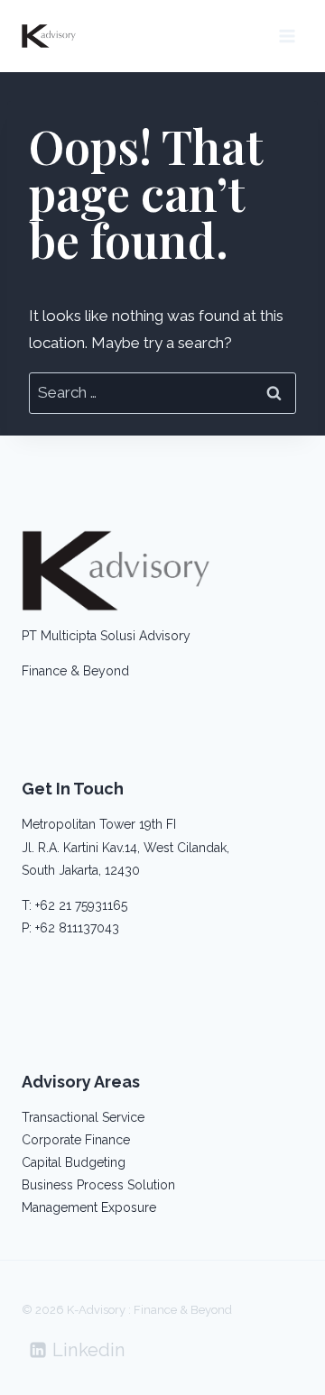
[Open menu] (286, 36)
